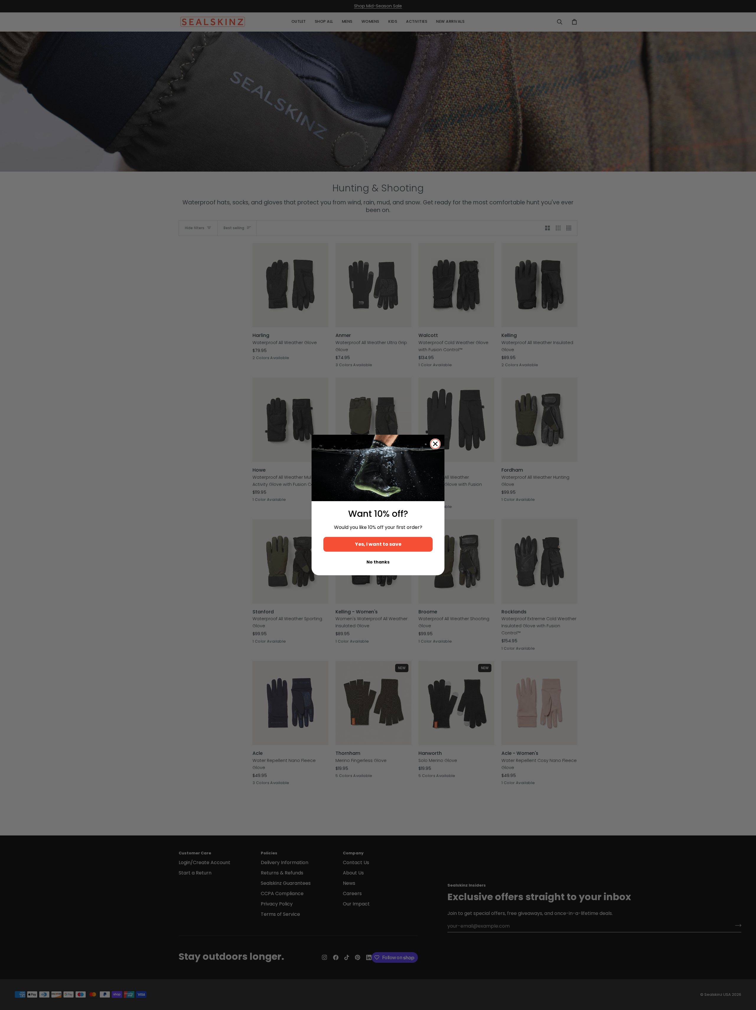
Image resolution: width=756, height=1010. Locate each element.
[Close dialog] (435, 444)
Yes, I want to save (378, 544)
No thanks (378, 562)
